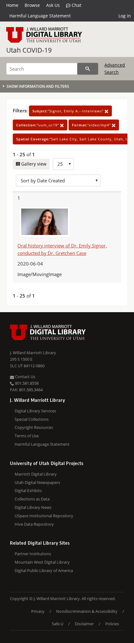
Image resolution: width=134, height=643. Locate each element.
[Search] (87, 69)
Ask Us (53, 5)
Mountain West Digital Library (42, 562)
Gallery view (33, 164)
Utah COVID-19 (29, 50)
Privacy (38, 611)
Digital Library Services (35, 411)
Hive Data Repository (34, 524)
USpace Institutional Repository (44, 516)
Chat (75, 5)
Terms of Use (27, 436)
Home (12, 5)
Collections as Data (32, 499)
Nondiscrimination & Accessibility (86, 611)
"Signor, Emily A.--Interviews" (68, 111)
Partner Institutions (33, 553)
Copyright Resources (34, 427)
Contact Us (24, 376)
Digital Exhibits (28, 490)
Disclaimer (84, 624)
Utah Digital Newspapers (37, 482)
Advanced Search (114, 68)
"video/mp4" (92, 125)
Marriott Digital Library (36, 474)
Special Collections (32, 419)
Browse (32, 5)
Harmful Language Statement (40, 16)
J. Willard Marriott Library (33, 352)
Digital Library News (33, 507)
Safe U (57, 624)
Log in (124, 16)
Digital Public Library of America (44, 570)
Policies (112, 624)
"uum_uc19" (38, 125)
